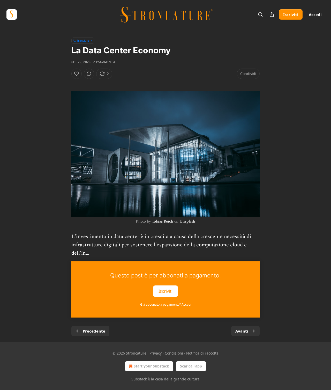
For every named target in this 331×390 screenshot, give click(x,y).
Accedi (315, 14)
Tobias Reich (162, 221)
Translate (83, 40)
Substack (139, 379)
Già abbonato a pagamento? (165, 304)
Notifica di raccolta (202, 353)
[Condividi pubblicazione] (272, 14)
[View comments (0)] (89, 74)
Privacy (155, 353)
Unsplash (187, 221)
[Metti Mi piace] (76, 74)
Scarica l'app (191, 366)
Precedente (94, 331)
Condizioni (174, 353)
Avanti (241, 331)
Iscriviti (290, 14)
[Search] (260, 14)
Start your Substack (151, 366)
